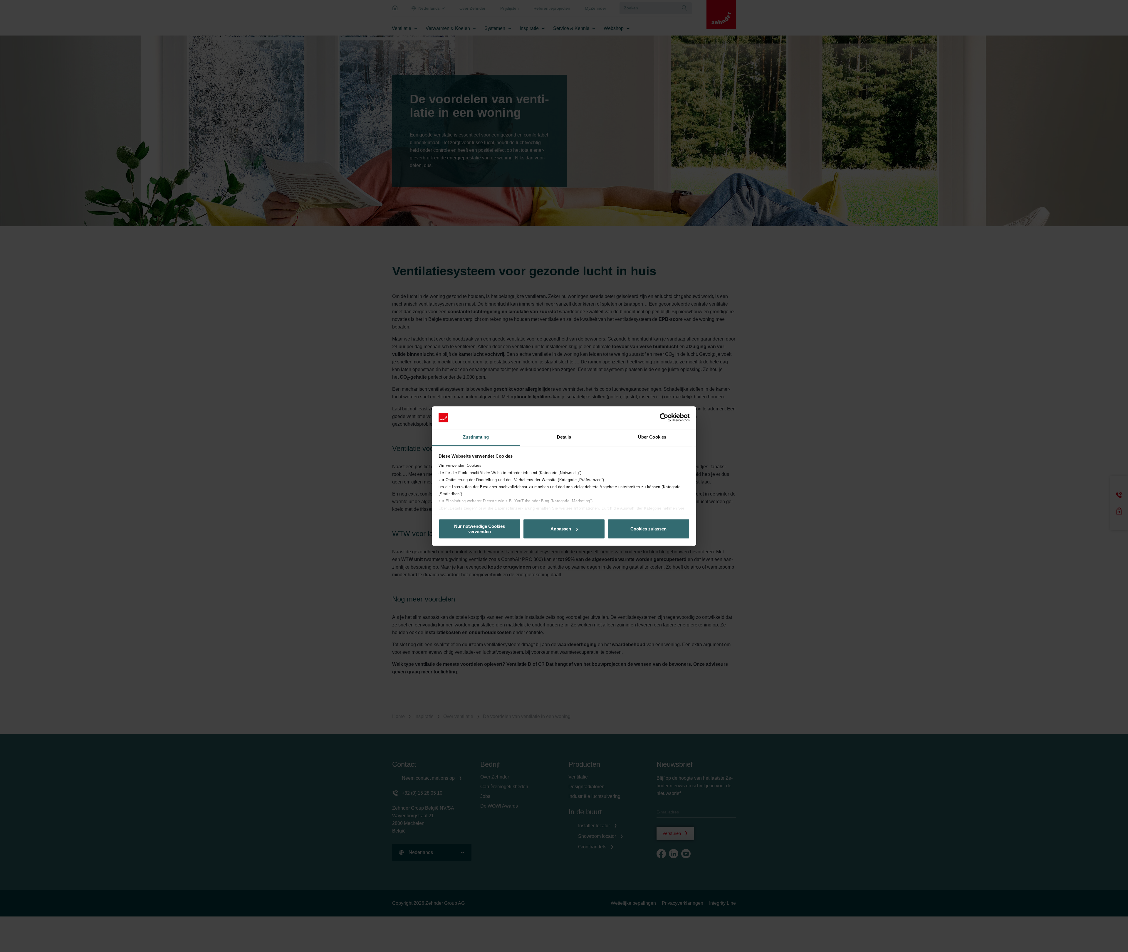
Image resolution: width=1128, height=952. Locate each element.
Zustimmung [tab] (476, 436)
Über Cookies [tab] (652, 436)
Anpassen (560, 528)
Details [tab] (564, 436)
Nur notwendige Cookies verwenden (479, 529)
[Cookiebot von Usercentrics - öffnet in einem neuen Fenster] (664, 417)
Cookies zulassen (648, 528)
